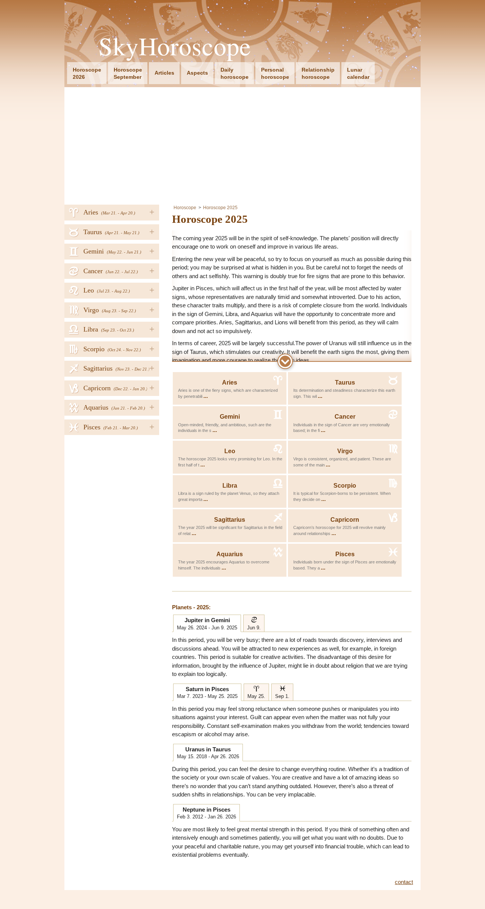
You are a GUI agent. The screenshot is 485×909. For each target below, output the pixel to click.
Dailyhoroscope (235, 73)
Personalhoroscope (275, 73)
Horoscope (185, 207)
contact (404, 882)
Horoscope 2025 (220, 207)
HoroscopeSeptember (128, 73)
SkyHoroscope (175, 46)
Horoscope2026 (87, 73)
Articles (164, 73)
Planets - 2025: (191, 607)
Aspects (197, 73)
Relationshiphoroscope (318, 73)
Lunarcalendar (358, 73)
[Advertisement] (242, 144)
